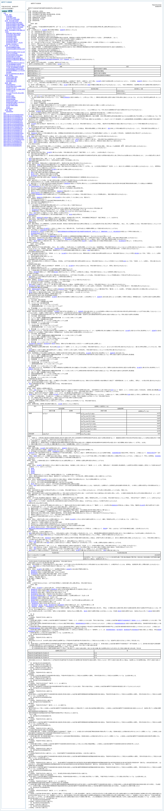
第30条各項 (34, 598)
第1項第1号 (32, 286)
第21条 (41, 604)
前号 (32, 172)
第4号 (53, 343)
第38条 (40, 606)
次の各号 (44, 29)
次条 (35, 390)
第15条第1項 (35, 209)
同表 (89, 84)
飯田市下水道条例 (130, 620)
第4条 (32, 468)
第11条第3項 (68, 239)
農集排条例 (53, 236)
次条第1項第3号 (35, 192)
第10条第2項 (34, 594)
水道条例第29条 (116, 452)
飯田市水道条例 (55, 59)
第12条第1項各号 (35, 233)
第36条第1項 (34, 601)
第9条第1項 (43, 230)
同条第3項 (61, 289)
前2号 (32, 484)
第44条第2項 (35, 603)
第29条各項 (34, 597)
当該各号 (62, 29)
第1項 (30, 116)
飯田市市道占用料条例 (42, 528)
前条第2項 (48, 538)
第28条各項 (127, 629)
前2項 (70, 214)
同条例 (105, 528)
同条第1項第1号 (151, 452)
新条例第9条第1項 (80, 623)
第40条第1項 (50, 606)
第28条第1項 (40, 595)
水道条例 (50, 449)
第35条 (33, 600)
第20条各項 (34, 604)
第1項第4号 (32, 343)
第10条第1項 (34, 231)
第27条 (33, 470)
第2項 (35, 141)
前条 (32, 136)
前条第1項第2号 (36, 289)
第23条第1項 (52, 604)
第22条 (45, 604)
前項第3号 (36, 272)
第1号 (32, 174)
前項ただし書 (32, 541)
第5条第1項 (34, 589)
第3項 (46, 217)
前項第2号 (54, 177)
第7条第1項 (34, 590)
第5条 (38, 164)
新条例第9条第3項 (120, 623)
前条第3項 (67, 183)
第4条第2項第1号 (59, 248)
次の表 (59, 64)
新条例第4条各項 (110, 629)
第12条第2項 (122, 240)
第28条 (33, 471)
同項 (48, 542)
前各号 (33, 527)
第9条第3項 (39, 194)
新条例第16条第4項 (34, 628)
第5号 (38, 343)
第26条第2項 (55, 451)
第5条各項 (33, 570)
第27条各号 (120, 629)
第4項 (41, 231)
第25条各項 (61, 604)
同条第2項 (54, 589)
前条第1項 (34, 133)
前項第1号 (31, 452)
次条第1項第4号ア (36, 186)
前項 (30, 128)
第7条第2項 (34, 175)
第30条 (33, 473)
